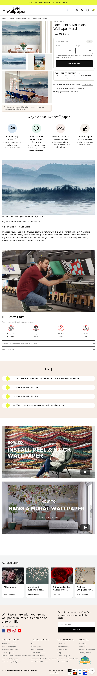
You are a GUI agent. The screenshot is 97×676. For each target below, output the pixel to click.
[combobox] (51, 10)
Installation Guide (38, 653)
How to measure (67, 57)
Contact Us (62, 650)
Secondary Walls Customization (44, 659)
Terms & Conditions (87, 650)
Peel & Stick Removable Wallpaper (16, 656)
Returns (82, 646)
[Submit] (67, 10)
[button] (48, 452)
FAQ (32, 643)
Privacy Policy (85, 653)
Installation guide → (76, 88)
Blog (59, 653)
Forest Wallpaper (9, 646)
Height (77, 46)
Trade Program (63, 656)
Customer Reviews (38, 656)
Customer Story (64, 662)
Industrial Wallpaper (10, 650)
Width (58, 46)
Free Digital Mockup (39, 662)
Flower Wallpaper (9, 643)
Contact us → (75, 92)
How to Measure (37, 650)
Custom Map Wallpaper (11, 662)
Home (4, 18)
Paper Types (36, 646)
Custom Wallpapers (10, 659)
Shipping (82, 643)
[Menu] (3, 10)
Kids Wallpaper (8, 653)
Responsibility (63, 646)
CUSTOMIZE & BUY (74, 63)
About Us (61, 643)
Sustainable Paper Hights (68, 659)
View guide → (87, 85)
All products (12, 18)
